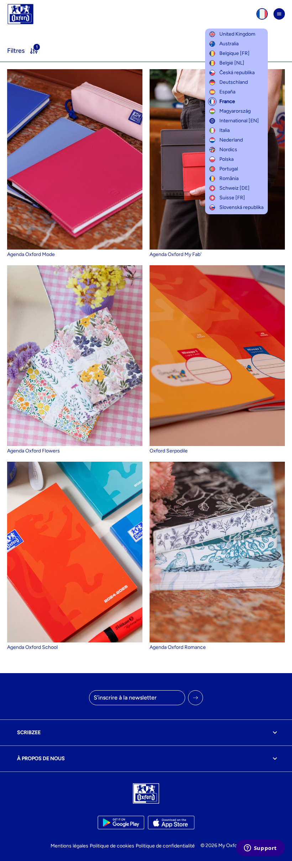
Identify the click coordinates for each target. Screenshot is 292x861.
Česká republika (237, 73)
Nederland (231, 140)
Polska (226, 159)
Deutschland (233, 82)
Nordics (228, 150)
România (229, 178)
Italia (224, 130)
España (227, 92)
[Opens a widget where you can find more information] (260, 848)
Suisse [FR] (232, 198)
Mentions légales (69, 846)
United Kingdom (237, 34)
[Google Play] (121, 822)
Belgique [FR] (234, 53)
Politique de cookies (112, 846)
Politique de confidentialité (165, 846)
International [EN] (239, 121)
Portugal (228, 169)
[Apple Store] (171, 822)
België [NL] (231, 63)
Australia (229, 44)
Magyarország (235, 111)
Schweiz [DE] (234, 188)
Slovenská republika (241, 207)
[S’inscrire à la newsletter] (195, 697)
